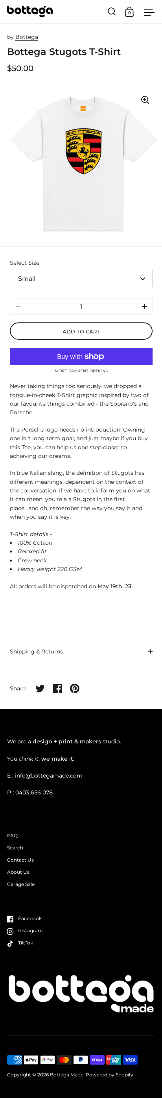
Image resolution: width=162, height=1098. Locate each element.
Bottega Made (66, 1075)
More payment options (81, 371)
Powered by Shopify (109, 1075)
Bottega (26, 36)
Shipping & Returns (36, 651)
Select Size (24, 262)
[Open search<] (112, 11)
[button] (144, 306)
